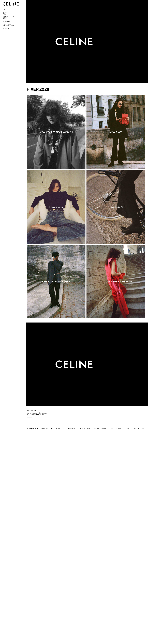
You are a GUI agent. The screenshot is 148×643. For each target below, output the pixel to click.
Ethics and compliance (101, 428)
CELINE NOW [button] (6, 21)
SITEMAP (118, 428)
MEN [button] (4, 13)
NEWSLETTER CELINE (139, 428)
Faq (52, 428)
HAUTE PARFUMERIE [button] (8, 16)
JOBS (111, 428)
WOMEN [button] (5, 12)
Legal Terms (60, 428)
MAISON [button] (5, 18)
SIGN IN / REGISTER (8, 25)
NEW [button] (4, 9)
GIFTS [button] (4, 15)
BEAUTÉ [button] (5, 17)
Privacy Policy (71, 428)
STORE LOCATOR (7, 24)
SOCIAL (127, 428)
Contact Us (44, 428)
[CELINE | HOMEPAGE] (11, 4)
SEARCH (5, 28)
